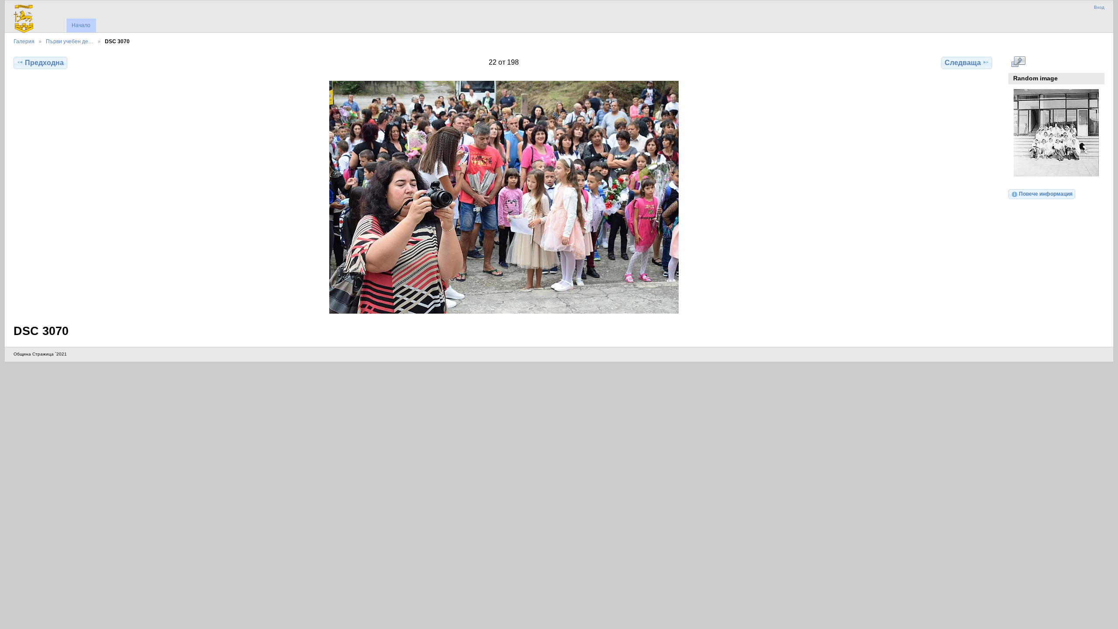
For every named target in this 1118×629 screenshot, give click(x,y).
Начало (81, 25)
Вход (1099, 7)
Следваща (963, 62)
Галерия (24, 41)
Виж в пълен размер (1018, 61)
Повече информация (1046, 194)
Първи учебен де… (69, 41)
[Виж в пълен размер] (504, 197)
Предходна (44, 62)
